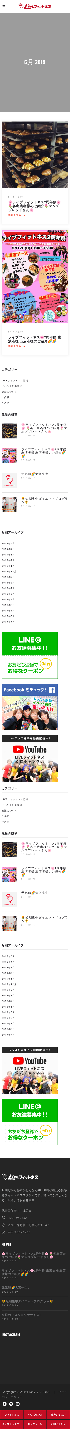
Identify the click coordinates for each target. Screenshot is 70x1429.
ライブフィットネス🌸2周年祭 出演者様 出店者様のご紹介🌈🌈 (34, 339)
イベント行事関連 (12, 386)
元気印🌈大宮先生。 (36, 474)
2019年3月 (8, 554)
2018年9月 (8, 577)
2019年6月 (8, 543)
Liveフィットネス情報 (15, 380)
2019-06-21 (16, 197)
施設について (9, 391)
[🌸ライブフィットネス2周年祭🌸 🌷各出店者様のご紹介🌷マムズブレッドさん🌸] (35, 155)
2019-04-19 (28, 478)
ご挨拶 (5, 397)
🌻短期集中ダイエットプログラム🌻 (44, 501)
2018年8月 (8, 582)
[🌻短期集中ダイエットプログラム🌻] (9, 504)
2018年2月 (8, 605)
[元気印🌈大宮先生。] (9, 480)
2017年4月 (8, 622)
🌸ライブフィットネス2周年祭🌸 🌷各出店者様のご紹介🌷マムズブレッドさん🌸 (34, 206)
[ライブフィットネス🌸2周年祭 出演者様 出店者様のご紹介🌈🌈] (35, 276)
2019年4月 (8, 549)
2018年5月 (8, 599)
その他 (5, 403)
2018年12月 (9, 571)
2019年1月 (8, 566)
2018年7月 (8, 588)
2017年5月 (8, 616)
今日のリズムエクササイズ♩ (22, 1315)
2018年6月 (8, 594)
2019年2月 (8, 560)
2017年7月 (8, 610)
